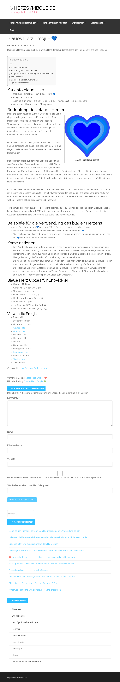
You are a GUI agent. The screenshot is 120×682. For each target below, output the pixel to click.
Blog (12, 30)
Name (10, 432)
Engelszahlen (78, 22)
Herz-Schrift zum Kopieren (54, 22)
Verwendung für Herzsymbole (26, 662)
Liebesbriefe (18, 642)
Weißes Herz (19, 359)
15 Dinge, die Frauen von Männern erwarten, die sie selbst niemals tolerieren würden (48, 537)
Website (11, 459)
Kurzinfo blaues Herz (20, 67)
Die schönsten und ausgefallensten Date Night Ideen (33, 544)
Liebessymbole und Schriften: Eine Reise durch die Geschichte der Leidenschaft (47, 550)
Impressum (11, 678)
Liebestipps (17, 648)
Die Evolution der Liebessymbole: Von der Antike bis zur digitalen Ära (42, 577)
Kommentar (13, 398)
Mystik (15, 655)
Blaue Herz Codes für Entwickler (24, 80)
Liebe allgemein (19, 635)
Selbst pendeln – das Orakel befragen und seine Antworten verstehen (41, 564)
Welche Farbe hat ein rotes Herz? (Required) (28, 485)
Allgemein (17, 609)
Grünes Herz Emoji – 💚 (35, 381)
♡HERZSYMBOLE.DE (32, 8)
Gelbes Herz (19, 328)
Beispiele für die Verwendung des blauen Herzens (32, 73)
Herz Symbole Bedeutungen (23, 22)
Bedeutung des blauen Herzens (24, 70)
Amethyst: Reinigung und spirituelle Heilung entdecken (35, 590)
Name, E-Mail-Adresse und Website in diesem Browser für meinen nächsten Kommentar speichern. (54, 477)
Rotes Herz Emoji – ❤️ (36, 378)
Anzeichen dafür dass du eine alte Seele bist (29, 570)
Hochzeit (16, 629)
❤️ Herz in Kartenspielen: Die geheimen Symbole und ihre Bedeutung (42, 557)
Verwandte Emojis (22, 83)
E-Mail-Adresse (15, 445)
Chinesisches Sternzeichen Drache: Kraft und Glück (33, 583)
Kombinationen (17, 77)
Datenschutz (22, 678)
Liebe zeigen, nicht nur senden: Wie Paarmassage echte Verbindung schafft (44, 531)
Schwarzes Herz (21, 352)
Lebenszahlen (97, 22)
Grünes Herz (19, 331)
